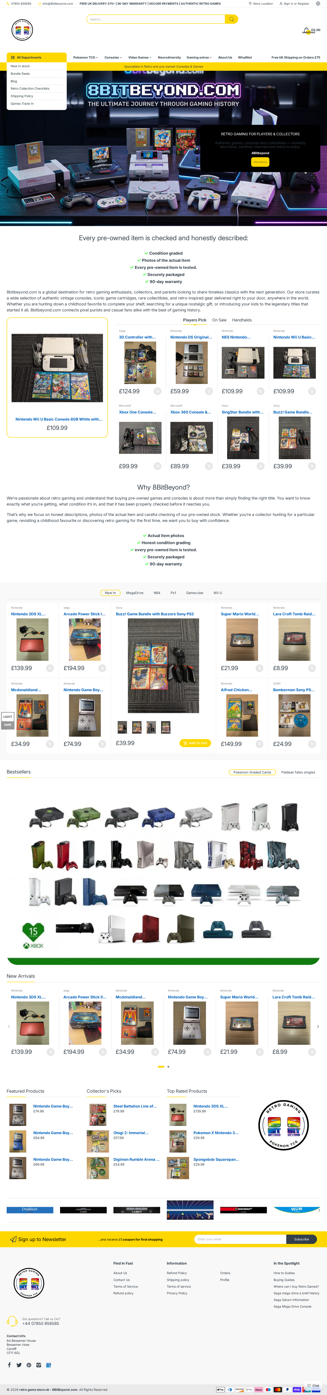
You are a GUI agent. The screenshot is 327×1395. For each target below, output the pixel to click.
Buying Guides (284, 1280)
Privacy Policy (177, 1293)
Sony (225, 405)
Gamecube (194, 593)
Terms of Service (125, 1286)
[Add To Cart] (157, 391)
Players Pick (194, 320)
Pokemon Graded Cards (252, 772)
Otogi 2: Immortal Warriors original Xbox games (134, 1133)
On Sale (219, 320)
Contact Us (121, 1280)
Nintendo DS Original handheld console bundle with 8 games (189, 337)
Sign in (289, 3)
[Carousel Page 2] (168, 1067)
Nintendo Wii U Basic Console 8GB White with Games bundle (57, 419)
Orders (225, 1273)
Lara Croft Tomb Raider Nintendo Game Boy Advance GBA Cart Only (294, 614)
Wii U (218, 593)
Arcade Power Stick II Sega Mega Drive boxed (83, 614)
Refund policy (123, 1293)
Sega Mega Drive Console (292, 1306)
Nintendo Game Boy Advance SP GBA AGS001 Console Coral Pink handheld (84, 690)
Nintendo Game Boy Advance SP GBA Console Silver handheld (55, 1159)
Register (303, 3)
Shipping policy (178, 1280)
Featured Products (25, 1091)
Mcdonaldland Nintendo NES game (29, 690)
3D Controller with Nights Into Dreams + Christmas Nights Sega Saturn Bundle (140, 337)
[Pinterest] (29, 1365)
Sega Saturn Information (291, 1300)
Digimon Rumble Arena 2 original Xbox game (136, 1159)
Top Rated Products (187, 1091)
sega (67, 607)
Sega (122, 331)
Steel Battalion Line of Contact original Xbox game (133, 1106)
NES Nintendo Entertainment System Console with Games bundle (242, 337)
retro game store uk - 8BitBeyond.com (48, 1389)
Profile (224, 1280)
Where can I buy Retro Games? (296, 1286)
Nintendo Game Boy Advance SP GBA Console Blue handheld (54, 1133)
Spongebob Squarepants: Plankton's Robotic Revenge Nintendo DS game (217, 1159)
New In (110, 593)
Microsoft (125, 405)
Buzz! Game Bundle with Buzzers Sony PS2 (294, 412)
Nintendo (176, 331)
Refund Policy (177, 1273)
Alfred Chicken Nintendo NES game (239, 690)
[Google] (48, 1365)
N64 (157, 593)
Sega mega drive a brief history (296, 1293)
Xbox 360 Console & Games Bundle (188, 412)
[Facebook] (9, 1365)
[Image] (283, 1125)
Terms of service (179, 1286)
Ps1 (173, 593)
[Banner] (163, 877)
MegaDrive (134, 593)
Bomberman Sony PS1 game (293, 690)
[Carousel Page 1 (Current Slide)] (161, 1067)
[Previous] (318, 1026)
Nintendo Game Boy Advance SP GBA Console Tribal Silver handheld (52, 1106)
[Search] (231, 19)
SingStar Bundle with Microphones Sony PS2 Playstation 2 (243, 412)
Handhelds (242, 320)
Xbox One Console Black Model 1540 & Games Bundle (137, 412)
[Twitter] (19, 1365)
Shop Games (260, 162)
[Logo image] (30, 1210)
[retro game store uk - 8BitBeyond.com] (22, 29)
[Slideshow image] (163, 148)
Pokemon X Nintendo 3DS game (217, 1133)
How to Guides (284, 1273)
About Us (120, 1273)
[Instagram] (38, 1365)
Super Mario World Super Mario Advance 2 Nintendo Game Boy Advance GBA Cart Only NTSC (241, 614)
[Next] (9, 1026)
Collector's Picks (104, 1091)
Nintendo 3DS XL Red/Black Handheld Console (30, 614)
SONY (277, 683)
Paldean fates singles (298, 772)
